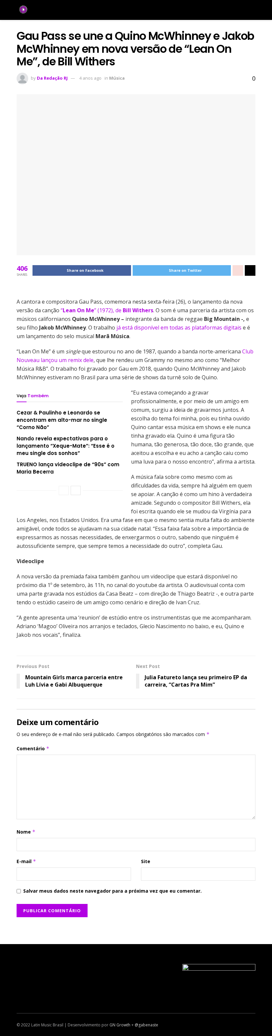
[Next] (76, 490)
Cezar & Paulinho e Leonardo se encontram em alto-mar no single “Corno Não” (62, 420)
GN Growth (119, 1025)
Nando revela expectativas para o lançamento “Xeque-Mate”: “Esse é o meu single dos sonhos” (65, 446)
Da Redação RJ (52, 78)
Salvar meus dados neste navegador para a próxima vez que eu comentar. (112, 891)
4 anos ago (90, 78)
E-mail (26, 861)
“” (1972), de (107, 310)
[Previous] (64, 490)
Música (117, 78)
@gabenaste (146, 1025)
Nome (26, 832)
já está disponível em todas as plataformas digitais (179, 327)
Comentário (33, 748)
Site (145, 861)
